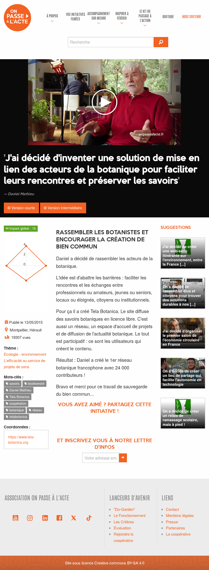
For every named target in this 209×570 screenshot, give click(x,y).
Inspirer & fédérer (121, 15)
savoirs (13, 383)
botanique (16, 409)
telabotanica (17, 416)
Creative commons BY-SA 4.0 (119, 562)
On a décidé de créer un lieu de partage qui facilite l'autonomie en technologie (182, 377)
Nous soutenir (191, 16)
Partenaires (175, 527)
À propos (52, 15)
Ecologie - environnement (25, 354)
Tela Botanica (18, 396)
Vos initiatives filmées (75, 16)
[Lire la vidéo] (104, 102)
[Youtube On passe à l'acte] (15, 517)
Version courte (22, 207)
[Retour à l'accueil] (17, 17)
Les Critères (124, 521)
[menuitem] (52, 16)
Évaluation (122, 527)
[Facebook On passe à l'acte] (59, 517)
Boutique (168, 16)
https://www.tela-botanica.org (21, 439)
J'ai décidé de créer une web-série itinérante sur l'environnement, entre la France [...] (182, 255)
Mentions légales (180, 515)
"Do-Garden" (124, 509)
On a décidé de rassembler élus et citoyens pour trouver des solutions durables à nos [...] (182, 295)
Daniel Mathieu (19, 390)
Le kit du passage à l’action (145, 15)
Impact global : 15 (22, 228)
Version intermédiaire (64, 207)
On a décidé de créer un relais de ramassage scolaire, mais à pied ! (181, 417)
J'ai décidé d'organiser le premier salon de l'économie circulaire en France (182, 337)
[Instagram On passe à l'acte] (30, 517)
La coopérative (178, 534)
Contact (172, 509)
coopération (17, 403)
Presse (172, 521)
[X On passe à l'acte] (74, 517)
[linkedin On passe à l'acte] (45, 517)
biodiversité (35, 383)
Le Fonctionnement (130, 515)
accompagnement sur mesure (98, 15)
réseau (36, 409)
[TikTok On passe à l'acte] (89, 517)
